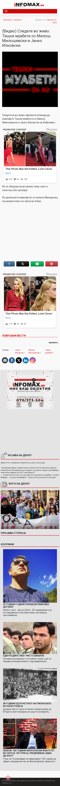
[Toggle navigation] (6, 11)
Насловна (7, 20)
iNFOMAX (11, 781)
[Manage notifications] (8, 778)
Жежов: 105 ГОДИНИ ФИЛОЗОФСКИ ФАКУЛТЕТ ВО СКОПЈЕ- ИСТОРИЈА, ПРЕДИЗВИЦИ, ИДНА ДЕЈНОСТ (29, 753)
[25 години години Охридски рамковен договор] (30, 576)
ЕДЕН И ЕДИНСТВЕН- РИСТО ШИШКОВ (23, 655)
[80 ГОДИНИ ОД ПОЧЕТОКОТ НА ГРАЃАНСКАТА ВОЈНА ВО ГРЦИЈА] (30, 685)
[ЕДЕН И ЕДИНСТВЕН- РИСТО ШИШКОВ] (30, 638)
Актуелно (18, 20)
